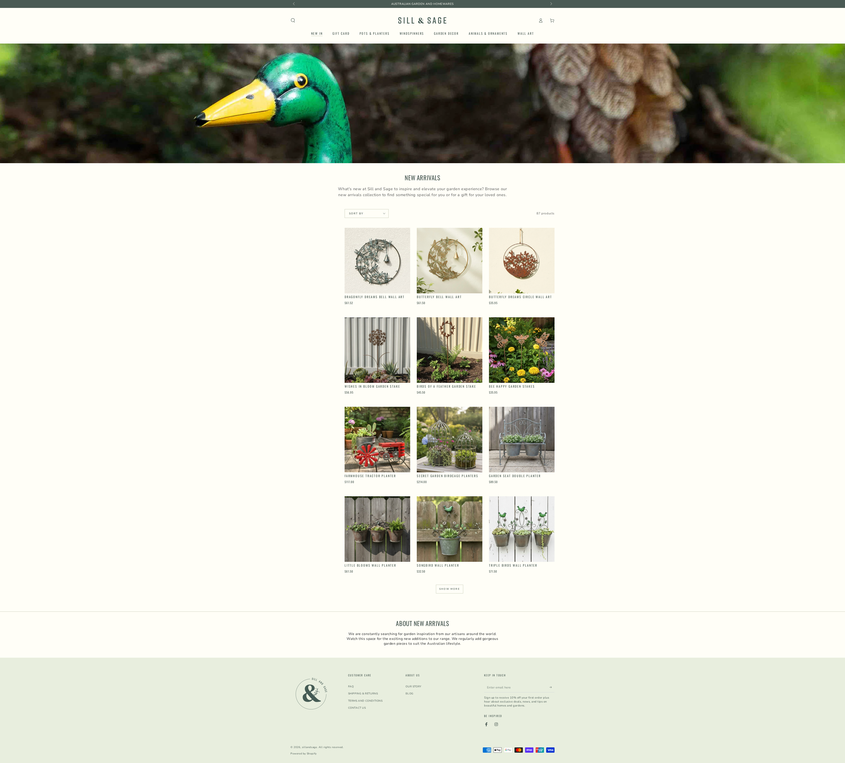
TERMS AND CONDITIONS (365, 701)
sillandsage (309, 747)
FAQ (351, 686)
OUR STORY (413, 686)
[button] (293, 20)
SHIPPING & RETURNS (363, 693)
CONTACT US (357, 708)
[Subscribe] (552, 687)
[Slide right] (551, 4)
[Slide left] (294, 4)
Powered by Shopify (303, 753)
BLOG (409, 693)
